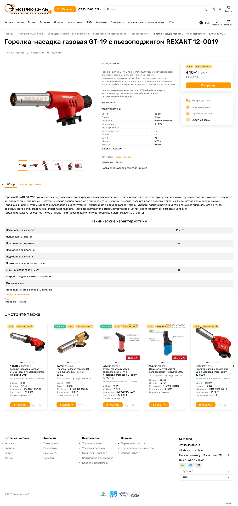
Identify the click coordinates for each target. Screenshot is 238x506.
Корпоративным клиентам (137, 448)
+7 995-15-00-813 (88, 9)
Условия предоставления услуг (146, 22)
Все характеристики (112, 148)
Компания (49, 438)
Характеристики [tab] (30, 184)
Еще (171, 22)
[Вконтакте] (198, 465)
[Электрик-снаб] (29, 9)
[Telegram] (190, 465)
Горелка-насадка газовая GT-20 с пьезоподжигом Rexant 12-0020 (212, 372)
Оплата (58, 22)
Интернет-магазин (17, 438)
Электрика (107, 162)
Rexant (119, 162)
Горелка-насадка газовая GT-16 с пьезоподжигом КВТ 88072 (73, 372)
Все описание (108, 102)
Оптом (31, 22)
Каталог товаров (14, 22)
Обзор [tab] (11, 184)
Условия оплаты (92, 443)
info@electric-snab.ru (191, 450)
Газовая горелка (123, 157)
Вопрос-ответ (129, 452)
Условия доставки (93, 448)
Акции (9, 457)
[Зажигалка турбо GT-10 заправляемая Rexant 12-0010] (167, 342)
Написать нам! (75, 22)
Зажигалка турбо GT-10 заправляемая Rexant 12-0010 (166, 370)
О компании (50, 443)
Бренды (9, 448)
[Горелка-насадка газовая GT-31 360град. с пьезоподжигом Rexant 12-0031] (27, 342)
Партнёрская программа (97, 457)
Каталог (9, 443)
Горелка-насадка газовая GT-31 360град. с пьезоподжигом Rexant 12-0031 (27, 372)
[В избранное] (33, 405)
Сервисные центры (133, 443)
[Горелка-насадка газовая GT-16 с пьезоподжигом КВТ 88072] (74, 342)
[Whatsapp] (182, 465)
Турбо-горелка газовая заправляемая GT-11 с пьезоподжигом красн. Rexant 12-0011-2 (120, 373)
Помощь (126, 438)
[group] (51, 108)
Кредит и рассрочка (95, 462)
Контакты (101, 22)
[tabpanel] (119, 249)
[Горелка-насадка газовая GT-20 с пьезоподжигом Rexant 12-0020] (213, 342)
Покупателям (90, 438)
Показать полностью (17, 294)
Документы (50, 452)
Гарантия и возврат (94, 452)
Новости (48, 457)
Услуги (9, 452)
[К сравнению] (39, 405)
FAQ (89, 22)
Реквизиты (117, 22)
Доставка (44, 22)
